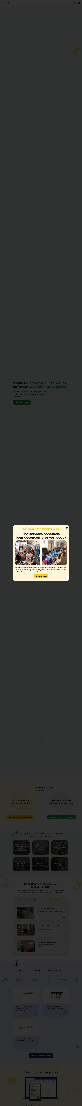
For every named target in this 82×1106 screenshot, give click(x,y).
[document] (41, 553)
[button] (66, 527)
